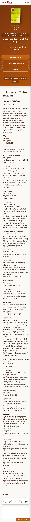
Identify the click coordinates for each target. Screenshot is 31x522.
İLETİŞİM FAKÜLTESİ (15, 35)
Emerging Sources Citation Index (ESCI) (15, 78)
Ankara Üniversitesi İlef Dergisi (15, 40)
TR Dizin (15, 81)
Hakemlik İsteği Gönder (16, 63)
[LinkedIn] (20, 501)
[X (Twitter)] (15, 501)
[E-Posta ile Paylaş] (26, 501)
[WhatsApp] (10, 501)
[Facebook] (4, 501)
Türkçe (26, 2)
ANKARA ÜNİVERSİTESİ (18, 33)
